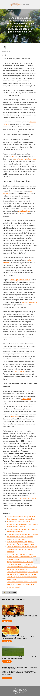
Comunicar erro (10, 592)
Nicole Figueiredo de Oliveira (20, 280)
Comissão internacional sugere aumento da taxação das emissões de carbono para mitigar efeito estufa (22, 584)
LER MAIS (7, 621)
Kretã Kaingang (18, 371)
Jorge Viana (15, 416)
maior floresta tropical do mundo (25, 159)
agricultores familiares (29, 302)
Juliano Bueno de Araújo (27, 498)
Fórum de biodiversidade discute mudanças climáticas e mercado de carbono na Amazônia (22, 549)
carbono (13, 156)
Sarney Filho (26, 399)
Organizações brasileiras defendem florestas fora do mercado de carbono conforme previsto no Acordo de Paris (22, 536)
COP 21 (28, 391)
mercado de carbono (19, 404)
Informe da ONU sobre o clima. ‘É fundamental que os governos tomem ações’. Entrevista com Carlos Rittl (22, 524)
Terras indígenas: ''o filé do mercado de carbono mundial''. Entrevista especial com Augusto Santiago (21, 556)
